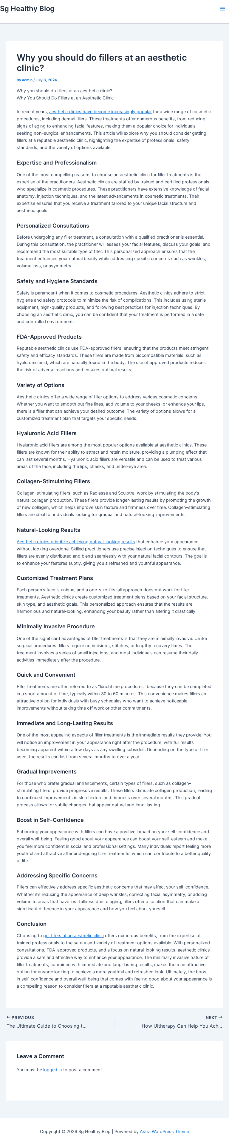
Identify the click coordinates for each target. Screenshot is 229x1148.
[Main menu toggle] (222, 8)
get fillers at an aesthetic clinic (73, 935)
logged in (52, 1069)
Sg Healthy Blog (27, 8)
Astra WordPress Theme (164, 1131)
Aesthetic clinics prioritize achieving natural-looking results (76, 541)
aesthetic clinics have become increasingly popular (100, 111)
